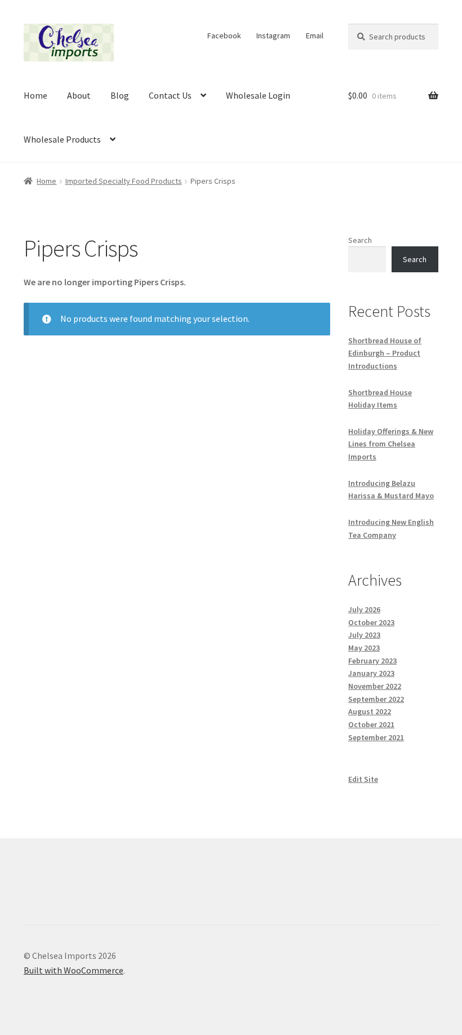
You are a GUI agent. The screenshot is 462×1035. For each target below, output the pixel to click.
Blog (119, 95)
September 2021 (376, 737)
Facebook (224, 35)
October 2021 (371, 724)
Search (360, 240)
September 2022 (376, 699)
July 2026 (364, 609)
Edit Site (363, 779)
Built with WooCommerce (73, 970)
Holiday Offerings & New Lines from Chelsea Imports (390, 444)
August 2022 (369, 711)
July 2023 (364, 635)
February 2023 (372, 661)
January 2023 (371, 673)
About (79, 95)
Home (35, 95)
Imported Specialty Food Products (123, 181)
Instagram (273, 35)
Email (314, 35)
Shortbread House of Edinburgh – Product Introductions (384, 353)
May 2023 (364, 648)
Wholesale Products (62, 139)
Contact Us (170, 95)
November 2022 (374, 686)
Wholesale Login (258, 95)
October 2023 (371, 622)
